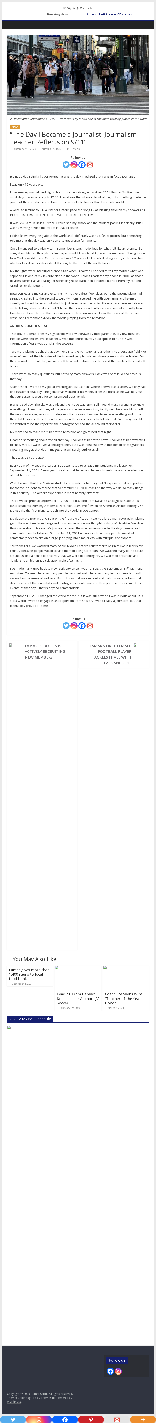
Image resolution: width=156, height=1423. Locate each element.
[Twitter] (66, 164)
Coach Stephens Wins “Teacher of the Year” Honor (124, 998)
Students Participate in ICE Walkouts (110, 14)
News (15, 127)
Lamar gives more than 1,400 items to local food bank (29, 974)
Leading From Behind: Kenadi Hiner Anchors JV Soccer (78, 998)
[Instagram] (74, 164)
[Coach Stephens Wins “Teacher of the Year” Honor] (126, 968)
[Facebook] (82, 164)
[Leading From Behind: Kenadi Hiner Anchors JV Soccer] (78, 968)
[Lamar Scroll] (11, 25)
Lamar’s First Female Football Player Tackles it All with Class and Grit (110, 654)
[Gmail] (89, 164)
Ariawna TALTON (51, 149)
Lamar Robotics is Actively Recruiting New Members (45, 651)
